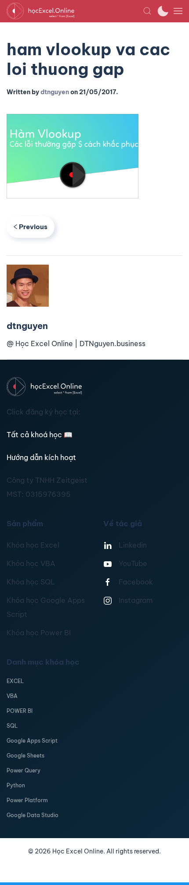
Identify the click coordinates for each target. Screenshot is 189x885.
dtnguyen (54, 92)
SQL (12, 725)
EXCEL (15, 681)
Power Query (23, 770)
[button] (147, 11)
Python (16, 785)
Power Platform (27, 800)
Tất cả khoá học (40, 434)
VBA (12, 696)
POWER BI (20, 711)
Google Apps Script (32, 740)
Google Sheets (25, 755)
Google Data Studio (32, 815)
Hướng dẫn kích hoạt (41, 457)
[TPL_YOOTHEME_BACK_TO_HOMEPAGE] (75, 11)
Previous (33, 227)
